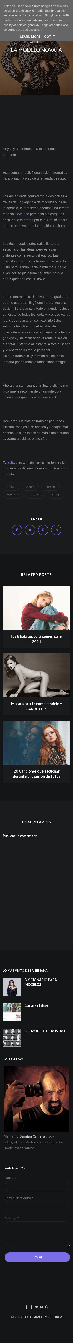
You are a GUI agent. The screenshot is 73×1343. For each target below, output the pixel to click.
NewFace (22, 214)
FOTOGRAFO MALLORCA (42, 1317)
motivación (13, 494)
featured (50, 486)
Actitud (36, 41)
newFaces (35, 494)
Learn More (30, 37)
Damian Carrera (32, 1136)
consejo (30, 486)
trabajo (56, 494)
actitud (12, 462)
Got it (49, 37)
